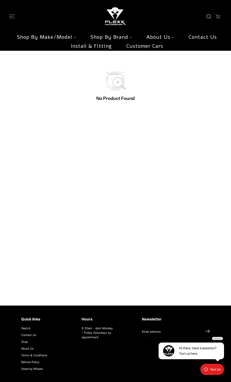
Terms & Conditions (34, 355)
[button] (12, 16)
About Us (27, 348)
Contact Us (28, 335)
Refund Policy (30, 362)
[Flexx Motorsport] (115, 16)
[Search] (209, 16)
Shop (24, 341)
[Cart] (218, 16)
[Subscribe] (207, 331)
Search (25, 328)
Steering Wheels (32, 368)
